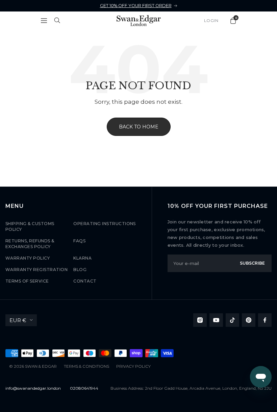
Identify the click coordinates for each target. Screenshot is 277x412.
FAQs (79, 240)
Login (211, 20)
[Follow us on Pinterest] (248, 320)
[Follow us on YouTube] (216, 320)
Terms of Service (27, 281)
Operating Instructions (104, 223)
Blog (79, 269)
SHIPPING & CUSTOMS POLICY (29, 226)
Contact (84, 281)
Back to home (138, 127)
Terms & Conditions (86, 366)
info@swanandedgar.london (33, 388)
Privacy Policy (133, 366)
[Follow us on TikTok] (232, 320)
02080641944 (84, 388)
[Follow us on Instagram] (200, 320)
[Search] (57, 20)
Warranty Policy (27, 258)
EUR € (17, 320)
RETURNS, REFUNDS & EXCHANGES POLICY (29, 243)
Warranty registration (36, 269)
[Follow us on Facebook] (265, 320)
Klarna (82, 258)
